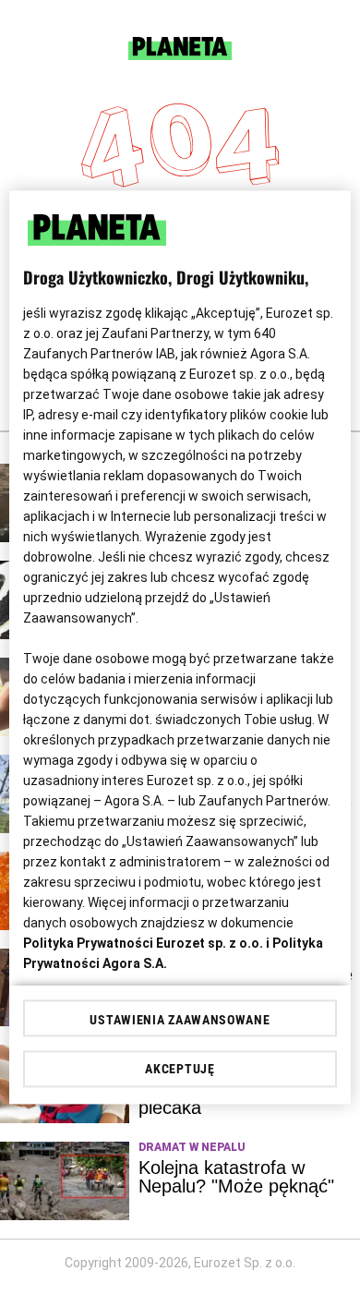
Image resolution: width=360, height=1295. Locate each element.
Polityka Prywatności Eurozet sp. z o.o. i (147, 943)
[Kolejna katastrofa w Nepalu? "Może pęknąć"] (64, 1181)
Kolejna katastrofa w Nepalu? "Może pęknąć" (236, 1176)
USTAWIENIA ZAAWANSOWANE (180, 1020)
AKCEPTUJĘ (179, 1069)
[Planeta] (180, 55)
